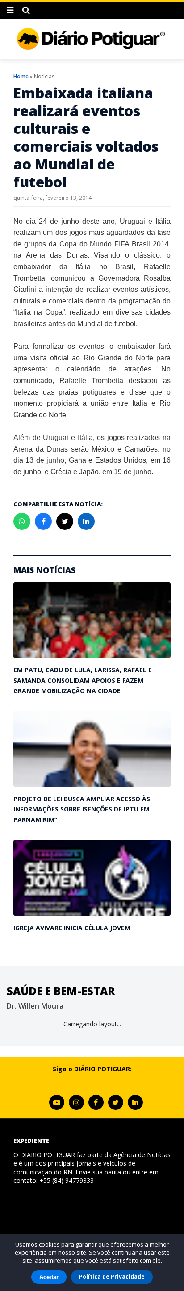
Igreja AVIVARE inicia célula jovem (71, 928)
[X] (115, 1102)
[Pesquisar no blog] (26, 10)
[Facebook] (96, 1102)
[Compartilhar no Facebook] (43, 521)
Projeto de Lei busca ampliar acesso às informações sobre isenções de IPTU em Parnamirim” (81, 809)
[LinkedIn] (135, 1102)
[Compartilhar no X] (64, 521)
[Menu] (10, 10)
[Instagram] (76, 1102)
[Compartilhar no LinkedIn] (86, 521)
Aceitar (49, 1277)
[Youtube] (56, 1102)
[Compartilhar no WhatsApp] (21, 521)
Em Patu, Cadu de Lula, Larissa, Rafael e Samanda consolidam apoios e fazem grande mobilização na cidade (82, 680)
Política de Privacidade (112, 1276)
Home (21, 76)
